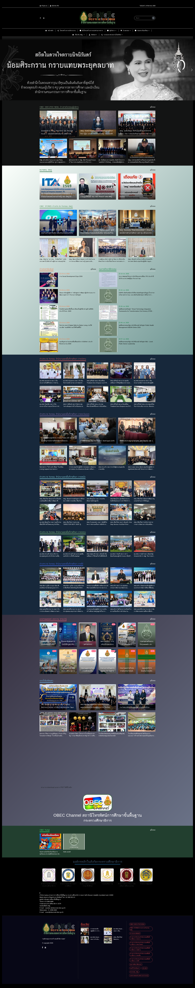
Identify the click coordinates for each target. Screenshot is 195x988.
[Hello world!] (74, 842)
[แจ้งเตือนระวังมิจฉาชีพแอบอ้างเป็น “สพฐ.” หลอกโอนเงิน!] (136, 186)
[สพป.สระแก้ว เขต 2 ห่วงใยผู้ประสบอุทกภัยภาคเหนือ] (112, 455)
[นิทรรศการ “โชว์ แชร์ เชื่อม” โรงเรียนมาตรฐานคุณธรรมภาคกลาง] (53, 455)
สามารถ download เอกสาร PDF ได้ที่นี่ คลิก (56, 787)
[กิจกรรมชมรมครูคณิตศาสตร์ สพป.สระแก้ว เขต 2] (136, 431)
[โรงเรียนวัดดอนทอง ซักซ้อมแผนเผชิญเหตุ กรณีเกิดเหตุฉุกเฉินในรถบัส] (112, 721)
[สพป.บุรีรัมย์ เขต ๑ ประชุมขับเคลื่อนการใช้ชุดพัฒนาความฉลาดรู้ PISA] (121, 370)
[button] (3, 69)
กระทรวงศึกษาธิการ (97, 820)
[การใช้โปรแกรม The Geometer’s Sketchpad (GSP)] (97, 431)
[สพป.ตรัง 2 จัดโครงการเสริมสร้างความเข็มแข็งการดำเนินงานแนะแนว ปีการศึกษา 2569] (121, 599)
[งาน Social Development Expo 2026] (49, 280)
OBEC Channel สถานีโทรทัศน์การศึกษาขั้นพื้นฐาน (97, 815)
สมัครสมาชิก (55, 6)
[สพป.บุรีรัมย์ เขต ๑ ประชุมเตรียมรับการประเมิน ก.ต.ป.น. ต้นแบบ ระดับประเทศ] (144, 394)
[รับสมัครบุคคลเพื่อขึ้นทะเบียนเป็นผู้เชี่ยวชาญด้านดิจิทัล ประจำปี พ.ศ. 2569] (49, 312)
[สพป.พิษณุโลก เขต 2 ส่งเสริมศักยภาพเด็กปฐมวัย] (97, 488)
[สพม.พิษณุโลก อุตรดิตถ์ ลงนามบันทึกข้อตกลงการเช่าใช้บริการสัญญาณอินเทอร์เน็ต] (121, 488)
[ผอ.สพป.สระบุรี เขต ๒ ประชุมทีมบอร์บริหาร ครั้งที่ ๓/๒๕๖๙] (74, 544)
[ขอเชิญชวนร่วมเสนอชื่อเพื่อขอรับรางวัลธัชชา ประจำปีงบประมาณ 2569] (49, 345)
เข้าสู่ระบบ (44, 6)
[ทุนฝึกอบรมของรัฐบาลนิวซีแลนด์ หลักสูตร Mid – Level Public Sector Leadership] (108, 345)
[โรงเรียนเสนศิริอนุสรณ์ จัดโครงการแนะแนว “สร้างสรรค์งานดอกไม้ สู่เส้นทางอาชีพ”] (141, 721)
